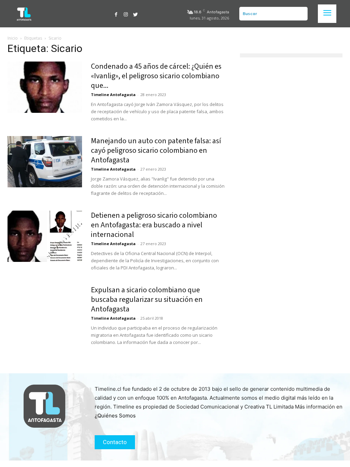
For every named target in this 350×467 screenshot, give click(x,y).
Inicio (13, 38)
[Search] (301, 14)
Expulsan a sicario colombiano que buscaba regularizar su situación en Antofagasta (147, 299)
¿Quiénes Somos (115, 415)
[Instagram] (126, 14)
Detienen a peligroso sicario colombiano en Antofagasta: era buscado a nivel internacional (154, 225)
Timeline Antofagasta (113, 94)
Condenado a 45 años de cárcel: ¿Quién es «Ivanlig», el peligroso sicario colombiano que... (156, 76)
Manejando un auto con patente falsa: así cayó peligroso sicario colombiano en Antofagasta (156, 150)
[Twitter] (135, 14)
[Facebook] (116, 14)
